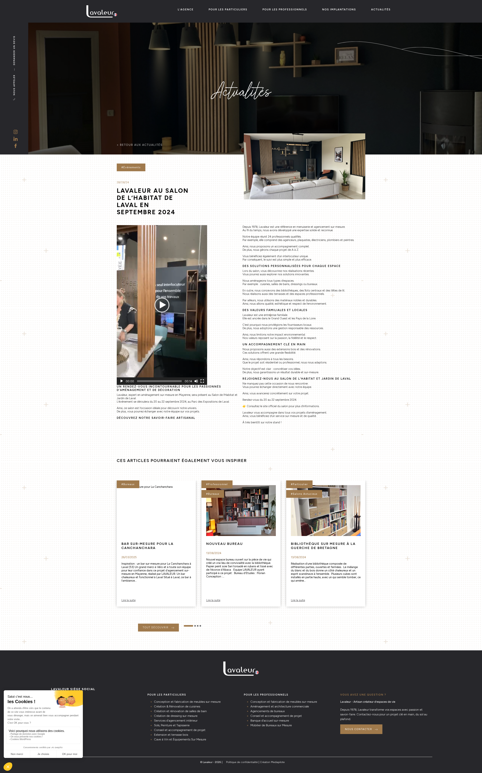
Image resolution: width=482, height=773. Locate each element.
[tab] (188, 626)
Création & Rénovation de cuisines (177, 706)
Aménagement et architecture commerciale (279, 706)
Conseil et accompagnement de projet (179, 730)
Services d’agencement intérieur (176, 720)
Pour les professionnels (284, 9)
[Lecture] (122, 381)
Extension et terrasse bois (171, 734)
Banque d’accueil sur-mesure (269, 720)
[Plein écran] (202, 381)
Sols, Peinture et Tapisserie (172, 725)
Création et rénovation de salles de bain (180, 711)
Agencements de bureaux (267, 711)
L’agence (186, 9)
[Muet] (196, 381)
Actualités (381, 9)
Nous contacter (358, 729)
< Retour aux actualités (139, 145)
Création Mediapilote (272, 762)
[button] (161, 305)
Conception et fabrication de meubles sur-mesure (187, 701)
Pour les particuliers (228, 9)
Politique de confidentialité (242, 762)
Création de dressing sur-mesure (176, 716)
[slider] (159, 381)
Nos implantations (339, 9)
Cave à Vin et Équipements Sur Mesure (180, 739)
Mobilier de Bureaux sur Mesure (271, 725)
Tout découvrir (156, 627)
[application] (162, 305)
